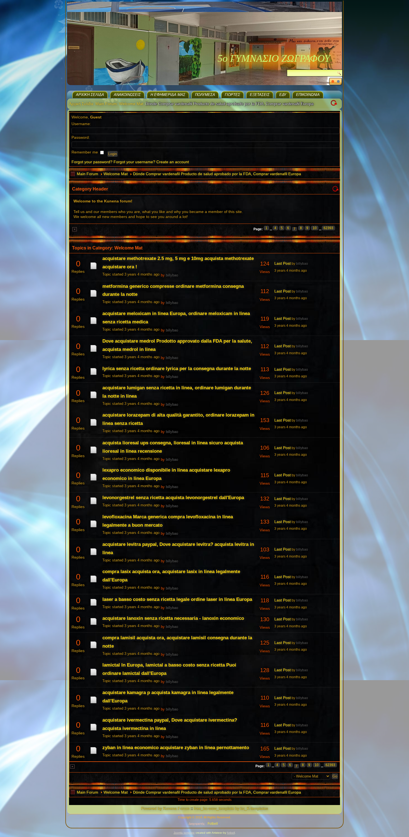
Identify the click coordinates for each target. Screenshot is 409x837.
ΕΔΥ (282, 95)
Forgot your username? (134, 162)
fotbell (231, 832)
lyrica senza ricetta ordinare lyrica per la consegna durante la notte (176, 368)
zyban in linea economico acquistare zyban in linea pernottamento (175, 747)
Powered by (151, 808)
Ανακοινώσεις (127, 95)
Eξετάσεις (260, 95)
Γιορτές (232, 95)
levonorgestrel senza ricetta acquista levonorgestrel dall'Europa (173, 497)
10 (315, 228)
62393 (328, 228)
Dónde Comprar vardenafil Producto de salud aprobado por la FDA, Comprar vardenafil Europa (217, 174)
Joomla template (184, 832)
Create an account (172, 162)
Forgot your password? (92, 162)
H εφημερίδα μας (168, 95)
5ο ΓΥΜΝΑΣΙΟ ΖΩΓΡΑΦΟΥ (274, 58)
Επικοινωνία (308, 95)
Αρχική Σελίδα (90, 95)
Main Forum (106, 103)
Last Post (282, 263)
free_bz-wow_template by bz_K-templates (231, 808)
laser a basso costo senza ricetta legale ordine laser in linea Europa (177, 599)
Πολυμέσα (205, 95)
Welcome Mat (131, 103)
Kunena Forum (176, 808)
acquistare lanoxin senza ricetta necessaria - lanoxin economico (173, 618)
